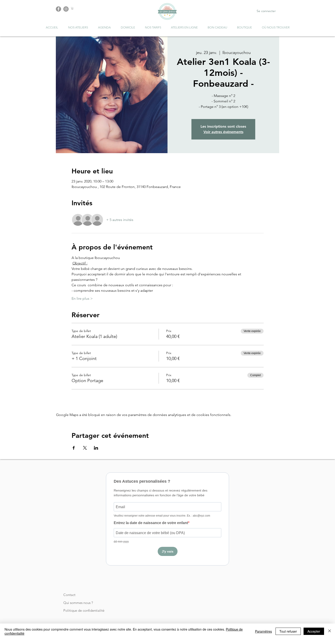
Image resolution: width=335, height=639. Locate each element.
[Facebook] (58, 9)
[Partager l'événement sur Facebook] (74, 448)
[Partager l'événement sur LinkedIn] (96, 448)
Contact (69, 595)
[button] (72, 8)
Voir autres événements (223, 132)
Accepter (313, 631)
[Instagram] (66, 9)
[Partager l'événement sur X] (85, 448)
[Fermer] (329, 631)
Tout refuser (288, 631)
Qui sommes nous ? (78, 603)
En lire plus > (82, 298)
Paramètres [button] (263, 631)
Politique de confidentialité (83, 610)
